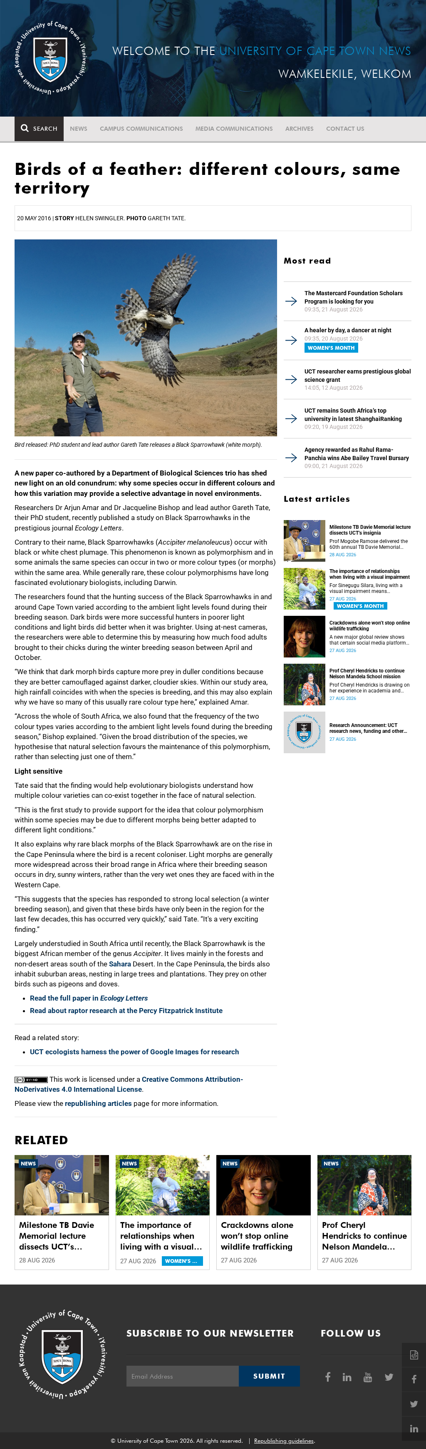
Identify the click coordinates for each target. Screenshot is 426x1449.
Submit (269, 1376)
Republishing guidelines (284, 1440)
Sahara (120, 964)
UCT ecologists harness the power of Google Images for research (134, 1052)
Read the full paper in (89, 998)
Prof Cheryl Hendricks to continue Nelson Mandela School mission (366, 674)
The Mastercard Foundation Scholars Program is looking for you (354, 297)
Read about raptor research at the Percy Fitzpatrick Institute (126, 1010)
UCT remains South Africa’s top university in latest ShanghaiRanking (353, 414)
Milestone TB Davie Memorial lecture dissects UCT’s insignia (370, 530)
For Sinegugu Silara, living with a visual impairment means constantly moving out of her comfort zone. (366, 588)
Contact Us (345, 128)
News (78, 128)
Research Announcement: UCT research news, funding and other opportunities (366, 728)
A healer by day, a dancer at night (348, 330)
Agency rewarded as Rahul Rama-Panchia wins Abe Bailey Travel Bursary (357, 453)
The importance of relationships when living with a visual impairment (369, 574)
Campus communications (141, 128)
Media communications (234, 128)
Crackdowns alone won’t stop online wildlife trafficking (369, 626)
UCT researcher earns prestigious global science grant (358, 375)
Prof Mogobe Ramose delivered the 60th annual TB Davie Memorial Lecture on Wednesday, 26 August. (368, 544)
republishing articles (98, 1103)
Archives (299, 128)
